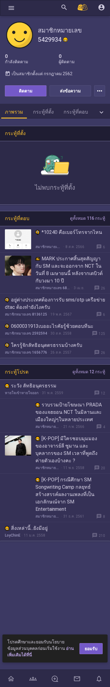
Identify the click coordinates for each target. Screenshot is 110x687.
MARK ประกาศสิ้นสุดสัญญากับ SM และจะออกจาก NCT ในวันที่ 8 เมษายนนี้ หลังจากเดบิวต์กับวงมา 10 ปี (69, 270)
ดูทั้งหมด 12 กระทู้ (88, 372)
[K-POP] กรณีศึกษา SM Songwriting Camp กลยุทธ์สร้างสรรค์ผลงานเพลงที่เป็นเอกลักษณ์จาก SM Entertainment (64, 494)
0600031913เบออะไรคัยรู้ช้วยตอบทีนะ (52, 326)
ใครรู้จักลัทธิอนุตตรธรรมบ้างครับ (46, 345)
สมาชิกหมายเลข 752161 (47, 516)
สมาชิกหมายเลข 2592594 (26, 333)
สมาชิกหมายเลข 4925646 (48, 247)
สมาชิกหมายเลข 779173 (47, 427)
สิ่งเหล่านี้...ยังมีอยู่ (29, 528)
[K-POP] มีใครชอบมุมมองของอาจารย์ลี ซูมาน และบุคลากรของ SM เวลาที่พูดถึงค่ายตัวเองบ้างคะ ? (66, 450)
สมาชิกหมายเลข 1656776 (26, 352)
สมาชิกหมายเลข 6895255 (52, 288)
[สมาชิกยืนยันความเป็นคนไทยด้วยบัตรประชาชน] (65, 39)
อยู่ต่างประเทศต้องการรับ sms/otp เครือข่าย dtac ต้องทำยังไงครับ (55, 303)
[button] (11, 7)
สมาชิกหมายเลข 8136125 (26, 314)
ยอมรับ (91, 648)
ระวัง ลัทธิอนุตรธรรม (34, 386)
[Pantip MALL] (83, 7)
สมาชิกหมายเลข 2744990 (47, 468)
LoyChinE (12, 535)
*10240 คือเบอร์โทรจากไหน (72, 232)
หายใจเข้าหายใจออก (21, 393)
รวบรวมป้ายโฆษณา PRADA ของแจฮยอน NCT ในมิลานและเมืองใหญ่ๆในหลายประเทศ (68, 412)
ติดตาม (25, 90)
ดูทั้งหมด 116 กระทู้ (87, 218)
